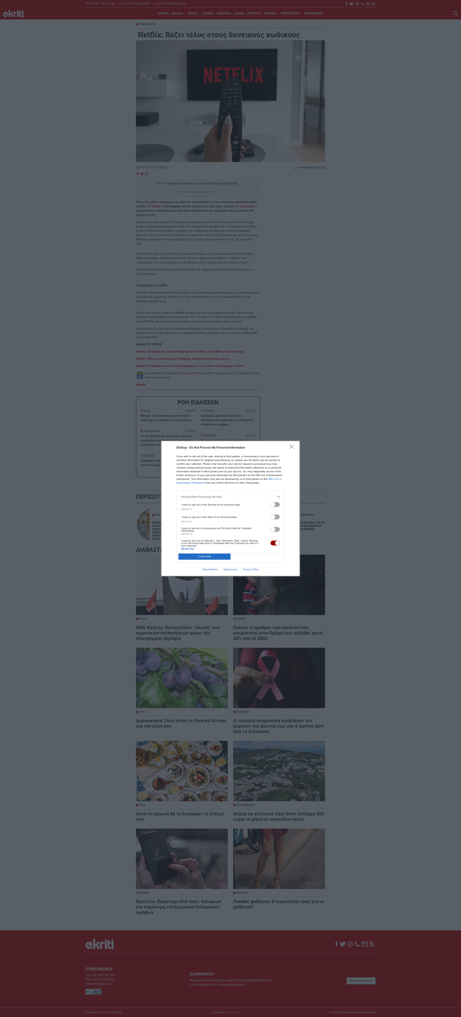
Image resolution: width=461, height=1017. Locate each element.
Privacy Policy (251, 569)
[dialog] (230, 508)
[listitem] (230, 497)
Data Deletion (210, 569)
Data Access (230, 569)
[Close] (292, 447)
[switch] (275, 504)
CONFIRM (204, 556)
